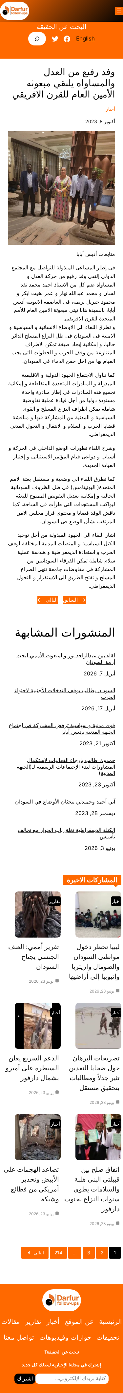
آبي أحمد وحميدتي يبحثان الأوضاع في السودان (65, 802)
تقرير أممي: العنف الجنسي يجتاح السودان (33, 956)
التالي (52, 599)
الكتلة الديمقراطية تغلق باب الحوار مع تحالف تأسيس (66, 833)
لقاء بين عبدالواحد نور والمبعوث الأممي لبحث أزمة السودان (65, 658)
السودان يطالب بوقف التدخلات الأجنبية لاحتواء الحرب (64, 693)
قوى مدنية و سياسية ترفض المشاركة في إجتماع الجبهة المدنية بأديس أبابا (62, 728)
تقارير (54, 901)
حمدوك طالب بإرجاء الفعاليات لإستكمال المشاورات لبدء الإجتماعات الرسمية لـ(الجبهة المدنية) (66, 766)
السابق (70, 599)
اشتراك (25, 1378)
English (85, 38)
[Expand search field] (37, 38)
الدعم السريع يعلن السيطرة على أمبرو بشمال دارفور (32, 1068)
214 (58, 1252)
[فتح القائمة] (119, 11)
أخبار (110, 109)
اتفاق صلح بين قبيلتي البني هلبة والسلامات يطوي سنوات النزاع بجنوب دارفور (92, 1189)
